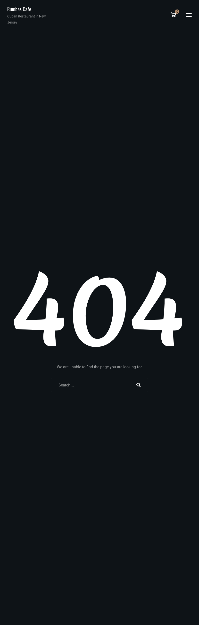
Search (138, 385)
